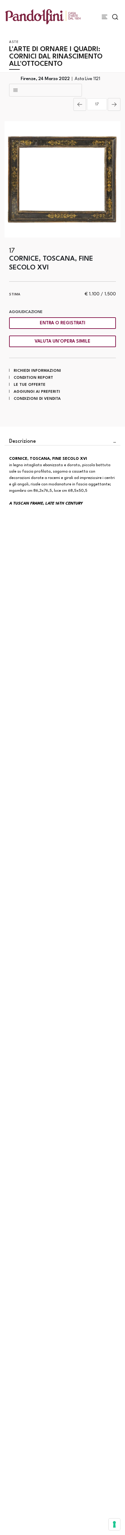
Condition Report (33, 378)
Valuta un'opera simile (62, 341)
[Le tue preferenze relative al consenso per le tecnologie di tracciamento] (114, 1524)
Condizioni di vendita (37, 399)
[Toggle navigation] (104, 17)
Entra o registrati (62, 323)
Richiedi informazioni (37, 371)
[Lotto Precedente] (79, 104)
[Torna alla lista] (45, 90)
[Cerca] (115, 17)
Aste (14, 42)
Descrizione (22, 441)
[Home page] (43, 16)
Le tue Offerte (30, 385)
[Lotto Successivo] (114, 104)
